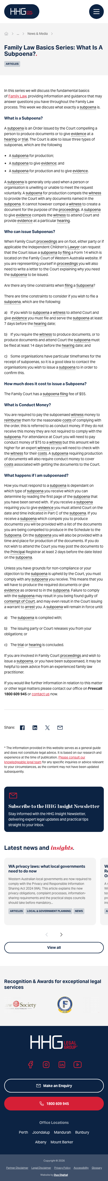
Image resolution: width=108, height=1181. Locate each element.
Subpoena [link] (84, 285)
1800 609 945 (57, 1103)
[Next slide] (61, 934)
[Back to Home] (21, 11)
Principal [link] (17, 551)
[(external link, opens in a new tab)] (57, 1004)
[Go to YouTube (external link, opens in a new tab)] (77, 1064)
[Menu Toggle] (96, 11)
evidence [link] (78, 133)
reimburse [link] (12, 420)
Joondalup (41, 1132)
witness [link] (95, 193)
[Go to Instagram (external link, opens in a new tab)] (46, 1064)
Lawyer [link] (74, 247)
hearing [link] (10, 139)
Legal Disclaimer (41, 1167)
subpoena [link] (88, 107)
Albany (40, 1142)
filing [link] (67, 252)
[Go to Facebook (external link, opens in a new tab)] (30, 1064)
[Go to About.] (18, 33)
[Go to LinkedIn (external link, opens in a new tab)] (62, 1064)
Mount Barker (62, 1142)
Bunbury (82, 1132)
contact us (41, 694)
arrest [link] (30, 606)
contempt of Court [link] (19, 601)
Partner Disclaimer (17, 1167)
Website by (54, 1175)
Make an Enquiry (57, 1085)
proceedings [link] (69, 209)
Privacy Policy (62, 1167)
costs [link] (67, 420)
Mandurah (62, 1132)
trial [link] (25, 139)
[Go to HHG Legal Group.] (6, 34)
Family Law (17, 96)
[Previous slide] (47, 934)
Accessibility (81, 1167)
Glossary (97, 1167)
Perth (23, 1132)
